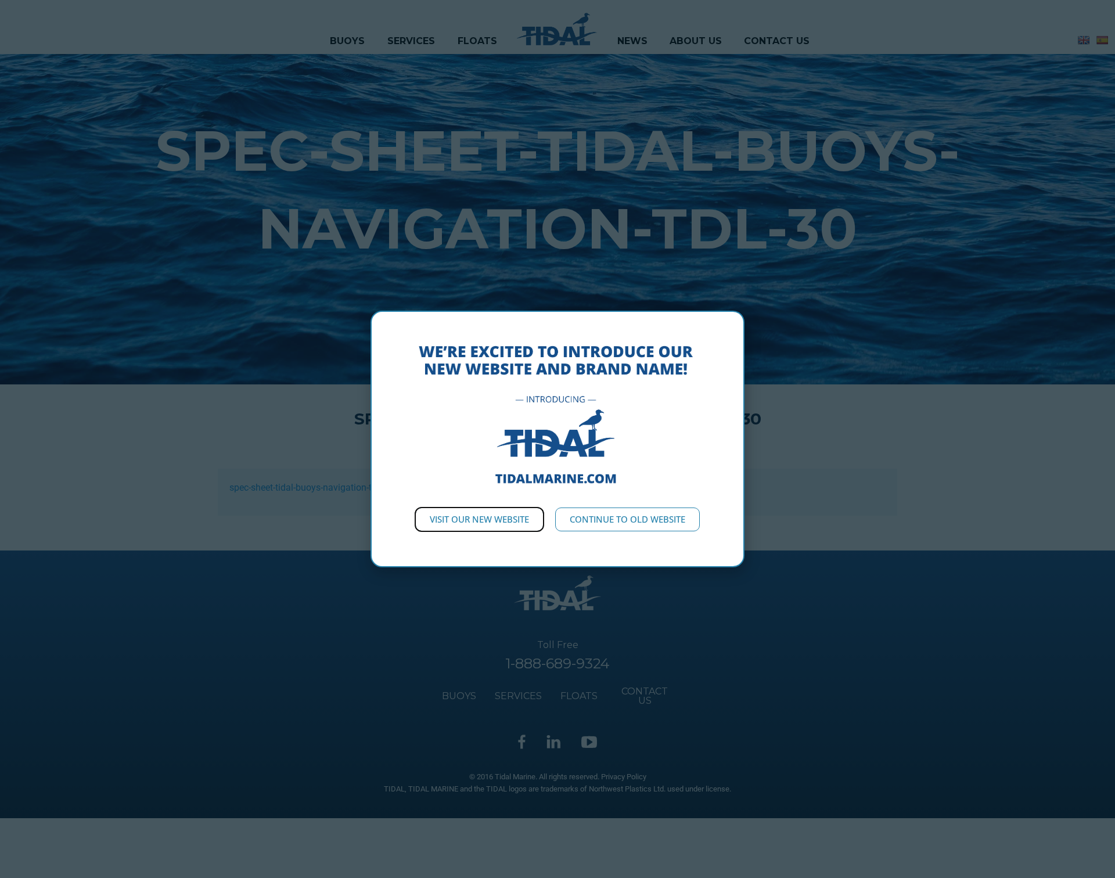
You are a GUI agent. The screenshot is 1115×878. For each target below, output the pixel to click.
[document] (557, 439)
